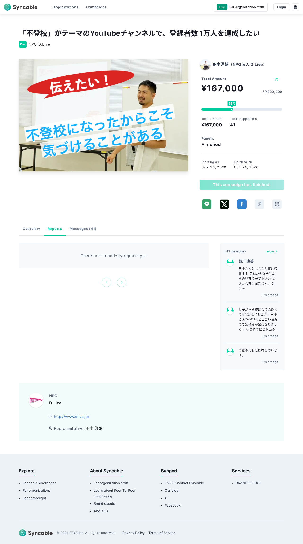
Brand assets (104, 503)
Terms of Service (161, 533)
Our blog (171, 490)
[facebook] (242, 204)
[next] (121, 282)
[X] (224, 204)
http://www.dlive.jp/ (71, 416)
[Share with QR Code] (277, 204)
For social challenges (39, 483)
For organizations (37, 490)
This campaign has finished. (242, 184)
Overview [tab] (31, 229)
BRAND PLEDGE (249, 483)
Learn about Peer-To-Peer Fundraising (114, 493)
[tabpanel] (114, 265)
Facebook (173, 505)
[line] (206, 204)
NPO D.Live (39, 44)
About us (101, 511)
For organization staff (111, 483)
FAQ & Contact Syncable (184, 483)
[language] (295, 7)
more (270, 251)
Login (281, 7)
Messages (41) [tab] (83, 229)
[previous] (106, 282)
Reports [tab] (55, 229)
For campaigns (35, 498)
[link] (259, 204)
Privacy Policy (133, 533)
